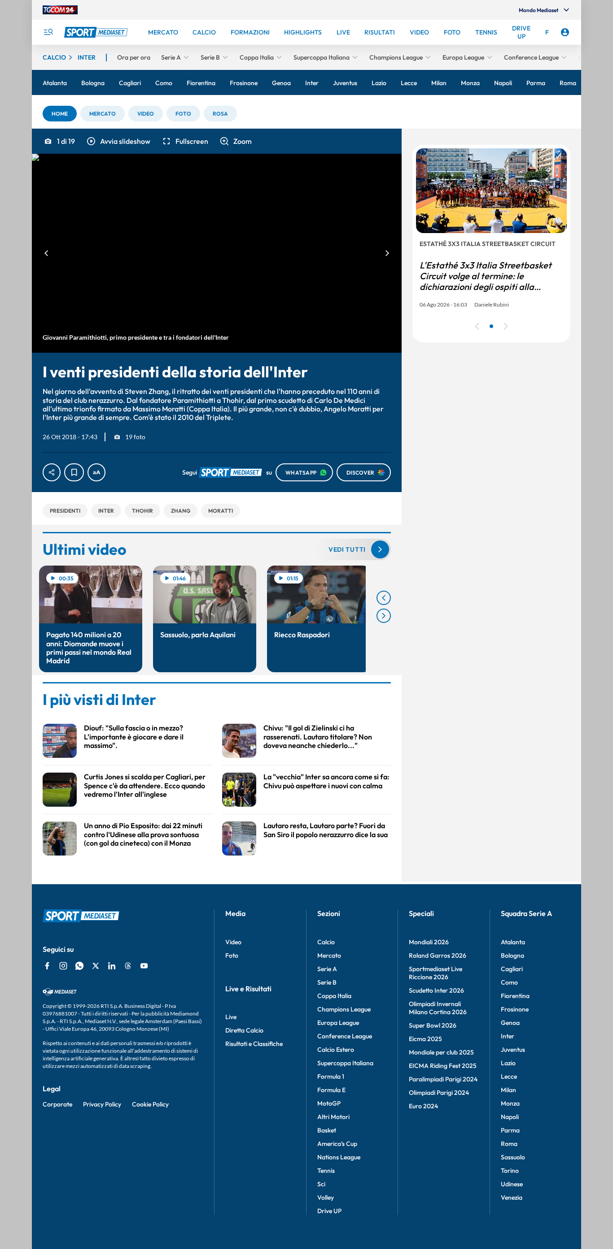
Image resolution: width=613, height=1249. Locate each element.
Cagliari (512, 969)
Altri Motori (333, 1117)
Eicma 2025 (425, 1039)
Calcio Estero (335, 1050)
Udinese (512, 1184)
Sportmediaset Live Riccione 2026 (435, 973)
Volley (325, 1197)
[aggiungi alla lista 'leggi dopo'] (74, 472)
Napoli (510, 1117)
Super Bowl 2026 (432, 1025)
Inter (507, 1036)
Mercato (329, 955)
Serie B (327, 982)
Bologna (512, 955)
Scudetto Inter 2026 (436, 990)
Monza (510, 1103)
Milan (508, 1090)
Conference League (344, 1036)
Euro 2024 (423, 1106)
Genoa (510, 1023)
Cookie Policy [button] (150, 1104)
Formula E (331, 1090)
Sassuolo (513, 1157)
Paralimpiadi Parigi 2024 (443, 1079)
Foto (231, 955)
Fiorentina (515, 996)
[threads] (127, 965)
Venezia (511, 1197)
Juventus (513, 1050)
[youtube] (144, 965)
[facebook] (47, 965)
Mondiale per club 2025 (441, 1052)
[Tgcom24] (60, 9)
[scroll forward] (384, 616)
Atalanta (513, 942)
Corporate (57, 1104)
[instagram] (63, 965)
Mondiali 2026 (429, 942)
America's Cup (337, 1144)
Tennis (326, 1171)
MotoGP (329, 1103)
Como (509, 982)
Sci (321, 1184)
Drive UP (329, 1211)
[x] (95, 965)
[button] (60, 113)
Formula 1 (330, 1076)
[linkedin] (111, 965)
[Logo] (97, 32)
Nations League (338, 1157)
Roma (509, 1144)
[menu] (48, 32)
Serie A (327, 969)
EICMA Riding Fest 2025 (443, 1066)
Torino (510, 1171)
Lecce (509, 1076)
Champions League (344, 1009)
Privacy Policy (102, 1104)
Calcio (326, 942)
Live (230, 1017)
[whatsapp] (79, 965)
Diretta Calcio (244, 1030)
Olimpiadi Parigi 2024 (439, 1093)
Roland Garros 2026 (437, 955)
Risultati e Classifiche (254, 1044)
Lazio (508, 1063)
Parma (510, 1130)
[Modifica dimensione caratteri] (96, 472)
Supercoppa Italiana (345, 1063)
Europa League (338, 1023)
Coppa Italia (334, 996)
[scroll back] (384, 598)
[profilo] (565, 32)
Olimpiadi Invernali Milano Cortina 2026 (438, 1008)
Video (233, 942)
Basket (326, 1130)
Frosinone (515, 1009)
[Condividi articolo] (52, 472)
